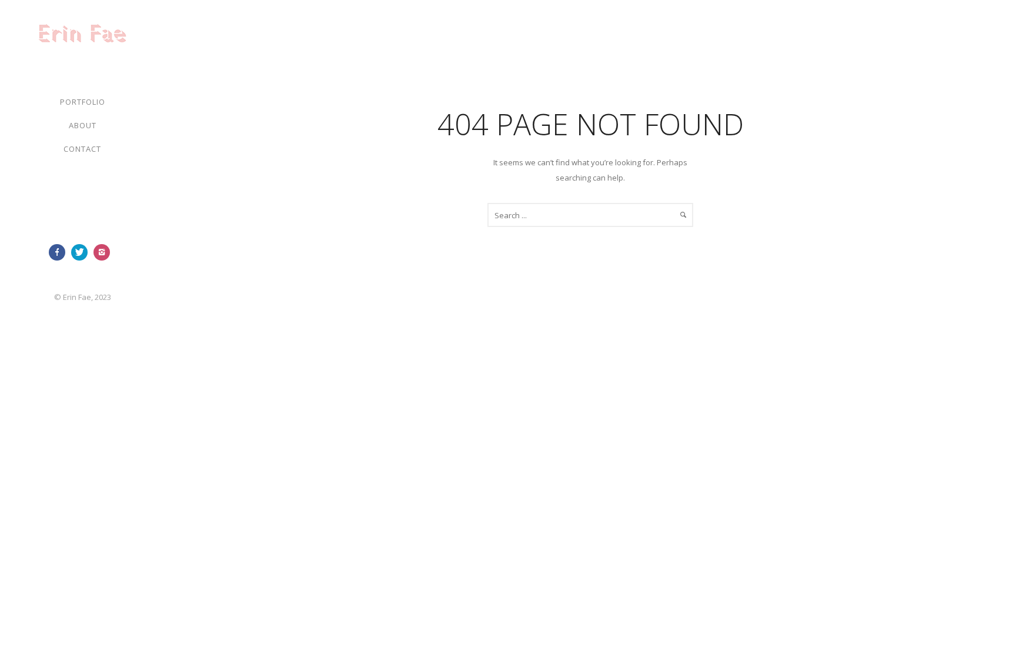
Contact (82, 149)
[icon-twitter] (82, 252)
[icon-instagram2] (104, 252)
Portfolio (82, 101)
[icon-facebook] (60, 252)
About (82, 125)
